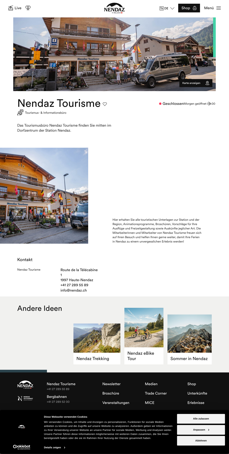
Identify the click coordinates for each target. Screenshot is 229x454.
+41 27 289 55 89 (74, 285)
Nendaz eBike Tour (140, 356)
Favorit (105, 104)
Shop (186, 8)
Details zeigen (52, 447)
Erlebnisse (195, 402)
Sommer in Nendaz (189, 358)
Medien (151, 384)
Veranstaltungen (115, 402)
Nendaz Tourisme (25, 384)
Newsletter (111, 384)
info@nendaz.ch (74, 290)
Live (18, 8)
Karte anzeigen (191, 83)
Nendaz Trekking (92, 358)
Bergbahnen (57, 396)
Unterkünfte (197, 393)
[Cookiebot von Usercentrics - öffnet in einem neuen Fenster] (21, 447)
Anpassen (199, 429)
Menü (209, 8)
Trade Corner (156, 393)
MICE (149, 402)
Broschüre (110, 393)
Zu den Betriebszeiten (210, 104)
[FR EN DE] (168, 8)
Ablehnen (201, 440)
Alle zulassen (201, 418)
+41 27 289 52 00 (58, 402)
